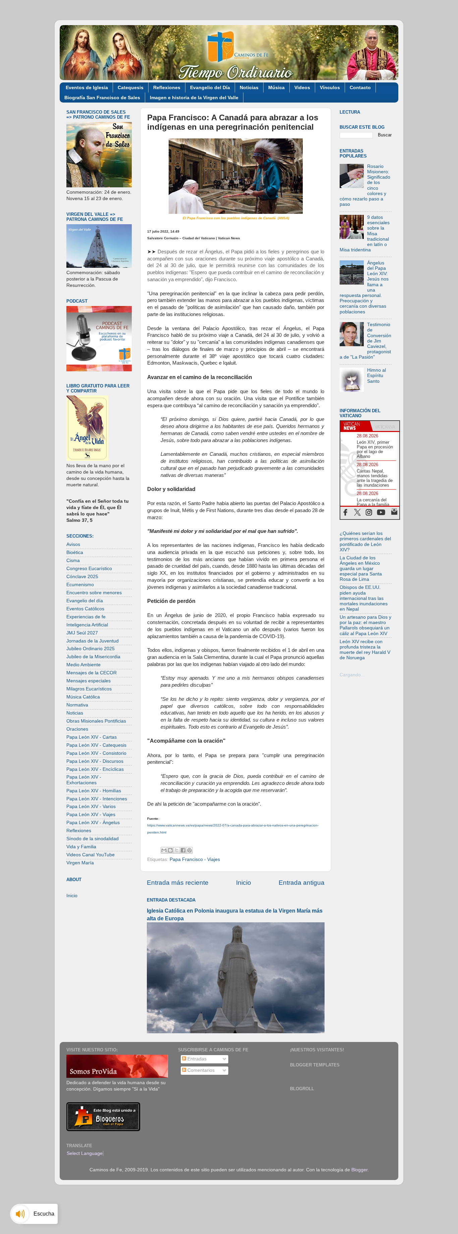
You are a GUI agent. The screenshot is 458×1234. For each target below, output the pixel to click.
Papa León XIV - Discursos (94, 761)
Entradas (196, 1058)
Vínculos (330, 87)
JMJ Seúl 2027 (82, 632)
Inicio (243, 882)
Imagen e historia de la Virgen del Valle (194, 97)
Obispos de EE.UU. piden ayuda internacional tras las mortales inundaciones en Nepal (364, 598)
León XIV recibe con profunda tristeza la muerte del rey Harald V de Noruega (365, 650)
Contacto (360, 87)
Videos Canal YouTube (90, 854)
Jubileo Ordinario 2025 (90, 648)
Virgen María (80, 862)
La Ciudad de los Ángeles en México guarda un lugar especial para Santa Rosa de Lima (361, 568)
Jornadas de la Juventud (92, 640)
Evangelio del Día (210, 87)
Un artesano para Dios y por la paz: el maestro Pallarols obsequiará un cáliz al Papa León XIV (365, 625)
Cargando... (352, 674)
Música (276, 87)
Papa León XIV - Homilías (93, 790)
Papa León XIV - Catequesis (96, 745)
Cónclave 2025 (82, 576)
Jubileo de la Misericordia (93, 656)
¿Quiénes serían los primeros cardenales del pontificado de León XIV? (365, 541)
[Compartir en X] (176, 850)
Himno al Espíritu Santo (376, 375)
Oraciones (77, 729)
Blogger (359, 1169)
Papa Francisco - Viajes (195, 859)
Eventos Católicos (85, 608)
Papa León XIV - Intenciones (96, 798)
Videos (302, 87)
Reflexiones (166, 87)
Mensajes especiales (88, 680)
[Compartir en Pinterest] (189, 850)
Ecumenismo (80, 584)
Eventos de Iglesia (87, 87)
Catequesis (131, 87)
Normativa (77, 704)
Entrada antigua (302, 882)
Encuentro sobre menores (94, 592)
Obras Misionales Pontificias (96, 721)
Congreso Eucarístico (89, 568)
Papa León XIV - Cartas (91, 737)
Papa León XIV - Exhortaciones (83, 780)
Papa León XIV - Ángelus (93, 822)
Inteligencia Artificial (87, 624)
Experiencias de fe (86, 616)
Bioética (74, 552)
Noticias (249, 87)
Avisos (73, 544)
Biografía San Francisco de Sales (102, 97)
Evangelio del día (84, 600)
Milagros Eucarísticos (89, 688)
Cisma (73, 560)
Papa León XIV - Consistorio (96, 753)
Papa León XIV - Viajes (90, 814)
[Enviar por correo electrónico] (164, 850)
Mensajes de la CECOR (91, 672)
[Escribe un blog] (170, 850)
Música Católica (83, 696)
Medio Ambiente (83, 664)
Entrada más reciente (178, 882)
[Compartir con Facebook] (183, 850)
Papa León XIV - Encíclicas (95, 769)
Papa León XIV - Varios (91, 806)
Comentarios (200, 1070)
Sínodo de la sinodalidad (92, 838)
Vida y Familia (81, 846)
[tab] (355, 426)
